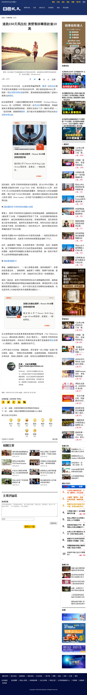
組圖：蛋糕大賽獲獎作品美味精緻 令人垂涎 (25, 411)
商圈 (73, 2)
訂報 (58, 2)
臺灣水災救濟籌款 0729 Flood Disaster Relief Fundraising (19, 463)
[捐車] (73, 642)
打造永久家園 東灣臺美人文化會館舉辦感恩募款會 (20, 473)
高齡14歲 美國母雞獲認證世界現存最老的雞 (78, 570)
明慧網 (74, 680)
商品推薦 (65, 7)
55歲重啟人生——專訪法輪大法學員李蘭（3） (77, 451)
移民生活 (42, 7)
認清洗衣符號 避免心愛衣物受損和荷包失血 (77, 584)
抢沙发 (55, 439)
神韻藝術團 (33, 680)
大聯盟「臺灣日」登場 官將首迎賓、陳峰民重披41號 (80, 162)
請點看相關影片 (10, 261)
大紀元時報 (43, 680)
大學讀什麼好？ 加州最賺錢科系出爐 (80, 174)
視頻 (58, 7)
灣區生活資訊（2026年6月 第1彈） (80, 386)
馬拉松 (53, 86)
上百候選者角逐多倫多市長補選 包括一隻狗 (77, 597)
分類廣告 (51, 7)
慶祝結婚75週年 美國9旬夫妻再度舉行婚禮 (78, 604)
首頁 (3, 17)
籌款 (52, 340)
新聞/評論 (27, 7)
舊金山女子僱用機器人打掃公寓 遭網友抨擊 (80, 248)
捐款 (68, 2)
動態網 (81, 680)
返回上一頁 (29, 527)
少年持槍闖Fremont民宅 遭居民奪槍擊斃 (80, 199)
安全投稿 (39, 676)
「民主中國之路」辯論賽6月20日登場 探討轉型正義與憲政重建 (80, 398)
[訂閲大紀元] (73, 620)
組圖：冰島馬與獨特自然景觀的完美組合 (24, 408)
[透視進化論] (73, 315)
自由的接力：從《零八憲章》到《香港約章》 (76, 465)
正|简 (53, 79)
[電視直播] (73, 668)
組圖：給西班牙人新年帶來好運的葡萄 (77, 590)
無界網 (4, 683)
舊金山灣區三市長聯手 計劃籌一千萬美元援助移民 (48, 454)
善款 (11, 96)
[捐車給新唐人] (73, 63)
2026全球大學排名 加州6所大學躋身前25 (80, 361)
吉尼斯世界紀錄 (16, 92)
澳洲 (44, 86)
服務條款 (22, 676)
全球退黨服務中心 (64, 680)
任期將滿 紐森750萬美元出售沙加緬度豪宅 (80, 260)
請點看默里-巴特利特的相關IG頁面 (18, 207)
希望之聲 (52, 680)
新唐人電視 (23, 680)
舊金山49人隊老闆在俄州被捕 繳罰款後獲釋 (80, 187)
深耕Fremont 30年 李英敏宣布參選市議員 (80, 374)
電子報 (78, 2)
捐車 (63, 2)
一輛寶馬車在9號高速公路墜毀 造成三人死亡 (80, 422)
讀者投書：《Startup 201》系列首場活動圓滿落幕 (80, 434)
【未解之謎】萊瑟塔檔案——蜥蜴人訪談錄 (79, 349)
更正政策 (14, 676)
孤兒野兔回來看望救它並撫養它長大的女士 (77, 577)
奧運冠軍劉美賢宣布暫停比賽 (79, 223)
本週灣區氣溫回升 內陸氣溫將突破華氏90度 (80, 211)
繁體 (84, 2)
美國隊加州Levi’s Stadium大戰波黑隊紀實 (78, 458)
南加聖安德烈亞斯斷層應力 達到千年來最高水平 (80, 410)
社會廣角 (9, 17)
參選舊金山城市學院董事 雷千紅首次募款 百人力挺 (48, 473)
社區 (34, 7)
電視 (53, 2)
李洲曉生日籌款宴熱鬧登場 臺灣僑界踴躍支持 (48, 463)
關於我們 (5, 676)
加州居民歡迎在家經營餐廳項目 (79, 235)
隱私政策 (31, 676)
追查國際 (14, 680)
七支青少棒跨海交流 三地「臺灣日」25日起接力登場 (79, 150)
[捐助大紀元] (73, 652)
